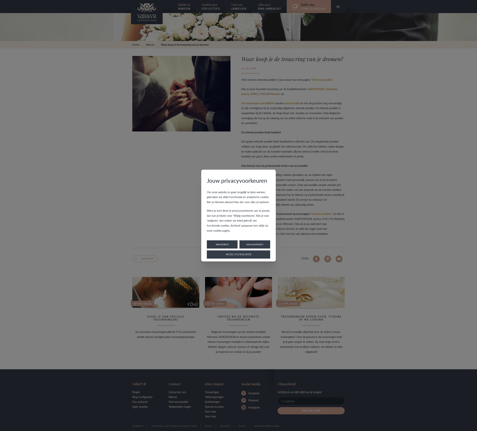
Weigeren (222, 244)
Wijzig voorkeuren (238, 254)
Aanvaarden (254, 244)
